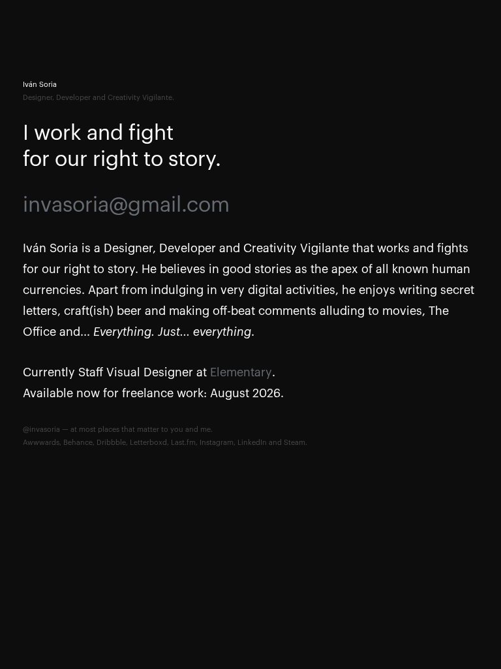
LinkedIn (252, 442)
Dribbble (111, 442)
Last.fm (183, 442)
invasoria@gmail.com (126, 205)
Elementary (241, 372)
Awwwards (41, 442)
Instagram (217, 442)
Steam (294, 442)
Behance (78, 442)
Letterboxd (148, 442)
